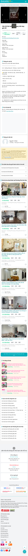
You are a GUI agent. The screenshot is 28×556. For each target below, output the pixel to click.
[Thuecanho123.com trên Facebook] (2, 550)
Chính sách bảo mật (4, 535)
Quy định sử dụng (4, 529)
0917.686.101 (16, 468)
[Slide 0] (14, 26)
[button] (25, 1)
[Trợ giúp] (24, 551)
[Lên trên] (24, 547)
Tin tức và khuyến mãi (5, 523)
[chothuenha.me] (7, 491)
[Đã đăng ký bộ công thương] (5, 510)
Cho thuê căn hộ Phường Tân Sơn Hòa (10, 38)
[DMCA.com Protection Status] (12, 510)
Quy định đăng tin (4, 531)
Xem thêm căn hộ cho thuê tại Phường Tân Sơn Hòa (14, 354)
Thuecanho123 (15, 478)
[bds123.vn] (7, 488)
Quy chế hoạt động (4, 533)
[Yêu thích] (25, 207)
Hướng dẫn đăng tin (5, 517)
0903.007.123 (16, 458)
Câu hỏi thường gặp (4, 519)
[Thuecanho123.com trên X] (4, 550)
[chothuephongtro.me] (20, 491)
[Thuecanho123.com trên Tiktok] (9, 550)
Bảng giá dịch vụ (4, 516)
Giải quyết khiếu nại (4, 537)
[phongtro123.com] (20, 488)
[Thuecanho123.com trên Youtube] (7, 550)
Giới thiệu (2, 528)
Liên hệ (2, 521)
